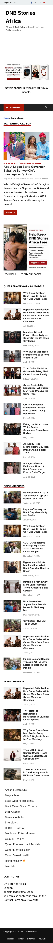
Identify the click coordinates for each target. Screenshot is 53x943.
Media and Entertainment (31, 163)
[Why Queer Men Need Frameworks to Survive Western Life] (12, 352)
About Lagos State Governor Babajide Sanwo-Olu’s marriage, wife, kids (24, 170)
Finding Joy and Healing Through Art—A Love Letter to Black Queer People (36, 663)
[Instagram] (39, 2)
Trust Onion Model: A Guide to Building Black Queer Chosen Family (36, 371)
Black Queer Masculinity (19, 800)
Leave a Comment (41, 178)
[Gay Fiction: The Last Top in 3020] (12, 621)
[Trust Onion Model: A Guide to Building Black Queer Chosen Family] (12, 368)
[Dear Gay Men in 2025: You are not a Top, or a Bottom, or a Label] (12, 493)
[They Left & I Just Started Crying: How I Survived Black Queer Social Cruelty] (12, 750)
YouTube (42, 938)
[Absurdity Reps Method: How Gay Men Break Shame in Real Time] (12, 444)
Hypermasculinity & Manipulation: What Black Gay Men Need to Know (36, 566)
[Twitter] (35, 2)
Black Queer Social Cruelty (21, 806)
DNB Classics (12, 811)
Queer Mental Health (17, 849)
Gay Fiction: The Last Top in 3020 (34, 622)
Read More (9, 212)
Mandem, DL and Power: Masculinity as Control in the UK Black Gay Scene (36, 336)
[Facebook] (31, 2)
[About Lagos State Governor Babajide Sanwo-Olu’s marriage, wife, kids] (26, 146)
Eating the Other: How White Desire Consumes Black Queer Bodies (36, 428)
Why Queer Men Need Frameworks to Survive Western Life (36, 354)
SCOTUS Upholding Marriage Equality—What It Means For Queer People (34, 547)
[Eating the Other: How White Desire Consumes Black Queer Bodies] (12, 424)
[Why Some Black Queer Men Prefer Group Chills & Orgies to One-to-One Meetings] (12, 730)
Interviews (11, 822)
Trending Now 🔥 (15, 860)
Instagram (31, 938)
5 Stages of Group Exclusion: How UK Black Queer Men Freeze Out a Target (34, 468)
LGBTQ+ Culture (15, 828)
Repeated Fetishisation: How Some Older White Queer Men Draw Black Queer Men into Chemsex (36, 315)
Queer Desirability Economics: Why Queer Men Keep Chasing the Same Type (36, 389)
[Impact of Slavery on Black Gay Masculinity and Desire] (12, 509)
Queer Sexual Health (17, 855)
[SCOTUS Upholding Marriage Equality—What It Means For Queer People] (12, 543)
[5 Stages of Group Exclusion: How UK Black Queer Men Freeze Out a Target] (12, 464)
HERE (16, 273)
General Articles (11, 163)
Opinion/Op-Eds (14, 838)
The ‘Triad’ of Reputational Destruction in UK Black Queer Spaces (36, 715)
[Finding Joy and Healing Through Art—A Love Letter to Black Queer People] (12, 659)
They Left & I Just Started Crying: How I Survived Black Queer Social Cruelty (35, 754)
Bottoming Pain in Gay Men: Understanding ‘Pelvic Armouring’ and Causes (35, 586)
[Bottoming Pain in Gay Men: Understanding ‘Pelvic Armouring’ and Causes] (12, 582)
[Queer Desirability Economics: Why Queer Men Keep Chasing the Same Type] (12, 385)
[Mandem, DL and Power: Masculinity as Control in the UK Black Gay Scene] (12, 332)
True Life (10, 866)
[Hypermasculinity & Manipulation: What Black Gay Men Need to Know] (12, 562)
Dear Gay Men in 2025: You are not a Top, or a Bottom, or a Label (36, 495)
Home (6, 118)
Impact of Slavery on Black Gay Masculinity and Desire (35, 512)
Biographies (12, 795)
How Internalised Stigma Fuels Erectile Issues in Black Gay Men (34, 606)
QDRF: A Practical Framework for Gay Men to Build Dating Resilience (34, 409)
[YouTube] (43, 2)
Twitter (20, 938)
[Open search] (46, 107)
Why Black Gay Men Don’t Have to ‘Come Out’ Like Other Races (35, 296)
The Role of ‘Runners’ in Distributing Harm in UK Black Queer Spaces (36, 772)
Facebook (10, 938)
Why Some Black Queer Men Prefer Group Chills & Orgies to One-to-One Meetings (36, 734)
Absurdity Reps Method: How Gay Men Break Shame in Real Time (36, 448)
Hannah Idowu (26, 178)
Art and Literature (16, 789)
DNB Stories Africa (28, 931)
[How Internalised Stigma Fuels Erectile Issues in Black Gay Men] (12, 601)
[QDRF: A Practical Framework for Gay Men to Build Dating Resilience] (12, 405)
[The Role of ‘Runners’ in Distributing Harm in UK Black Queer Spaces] (12, 770)
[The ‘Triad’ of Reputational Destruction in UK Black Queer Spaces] (12, 711)
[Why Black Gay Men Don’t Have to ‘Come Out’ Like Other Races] (12, 293)
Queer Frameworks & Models (22, 844)
